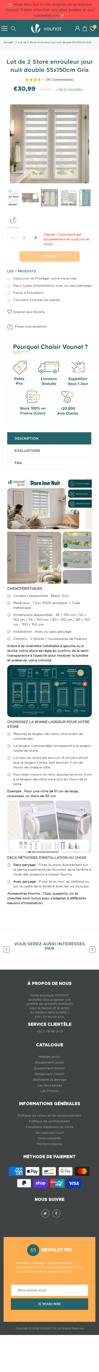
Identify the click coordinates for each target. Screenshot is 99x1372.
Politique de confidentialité (49, 1121)
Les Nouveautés (49, 1085)
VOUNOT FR (48, 1328)
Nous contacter (49, 1138)
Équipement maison (49, 1068)
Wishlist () (94, 27)
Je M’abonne (49, 1304)
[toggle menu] (4, 28)
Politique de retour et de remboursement (49, 1115)
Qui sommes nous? (49, 1132)
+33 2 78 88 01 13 (49, 1031)
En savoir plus (53, 1016)
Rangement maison (49, 1073)
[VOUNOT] (13, 222)
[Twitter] (45, 1213)
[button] (84, 28)
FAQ (18, 463)
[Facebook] (56, 1213)
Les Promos (49, 1090)
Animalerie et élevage (50, 1079)
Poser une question (31, 326)
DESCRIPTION (26, 438)
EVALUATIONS (27, 451)
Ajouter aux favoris (29, 312)
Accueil (8, 42)
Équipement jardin (49, 1062)
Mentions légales (49, 1143)
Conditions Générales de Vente (50, 1127)
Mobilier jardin (49, 1056)
